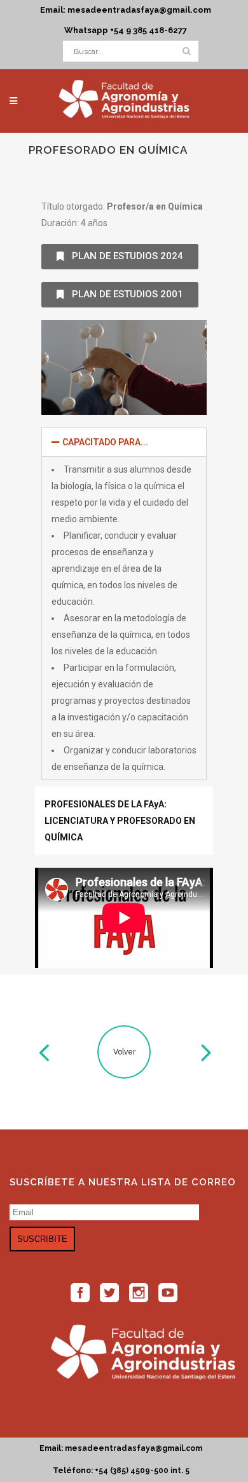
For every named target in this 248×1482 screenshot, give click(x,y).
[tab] (124, 442)
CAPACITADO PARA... (105, 442)
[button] (119, 256)
